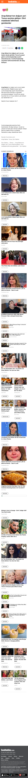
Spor (2, 758)
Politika (18, 758)
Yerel (13, 758)
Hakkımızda (3, 754)
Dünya (15, 756)
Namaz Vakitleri (4, 760)
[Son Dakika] (14, 1)
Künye (14, 754)
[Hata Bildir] (11, 772)
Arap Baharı (4, 87)
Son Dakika (3, 756)
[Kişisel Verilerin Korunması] (14, 770)
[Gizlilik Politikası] (12, 769)
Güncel (10, 756)
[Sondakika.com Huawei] (23, 775)
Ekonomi (21, 756)
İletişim (11, 754)
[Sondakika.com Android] (14, 775)
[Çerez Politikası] (5, 770)
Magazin (8, 758)
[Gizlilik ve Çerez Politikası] (21, 769)
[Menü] (2, 1)
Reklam (7, 754)
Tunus (12, 89)
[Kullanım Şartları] (4, 769)
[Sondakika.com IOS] (5, 775)
